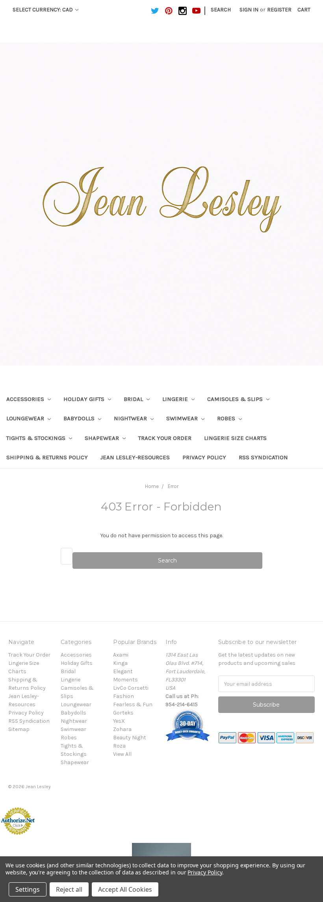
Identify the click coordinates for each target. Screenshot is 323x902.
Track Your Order (164, 438)
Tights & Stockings (36, 438)
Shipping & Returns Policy (47, 457)
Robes (227, 418)
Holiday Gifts (84, 399)
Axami (120, 654)
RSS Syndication (263, 457)
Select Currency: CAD (43, 9)
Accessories (26, 399)
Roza (119, 745)
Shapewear (103, 438)
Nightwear (131, 418)
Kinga (120, 663)
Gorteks (123, 712)
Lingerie (175, 399)
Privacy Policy (204, 457)
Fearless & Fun (132, 704)
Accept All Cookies (125, 889)
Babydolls (79, 418)
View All (122, 754)
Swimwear (182, 418)
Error (173, 486)
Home (152, 486)
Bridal (134, 399)
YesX (119, 721)
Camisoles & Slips (235, 399)
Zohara (122, 729)
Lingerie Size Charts (235, 438)
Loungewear (26, 418)
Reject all (69, 889)
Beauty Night (129, 737)
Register (279, 9)
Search (221, 9)
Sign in (248, 9)
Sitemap (19, 729)
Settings (27, 889)
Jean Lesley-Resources (135, 457)
